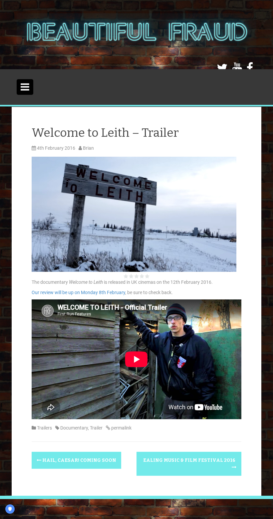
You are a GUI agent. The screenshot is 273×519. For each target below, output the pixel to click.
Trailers (44, 428)
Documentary (74, 428)
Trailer (96, 428)
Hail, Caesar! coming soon (78, 460)
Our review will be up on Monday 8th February (78, 292)
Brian (88, 148)
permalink (121, 428)
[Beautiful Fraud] (136, 34)
